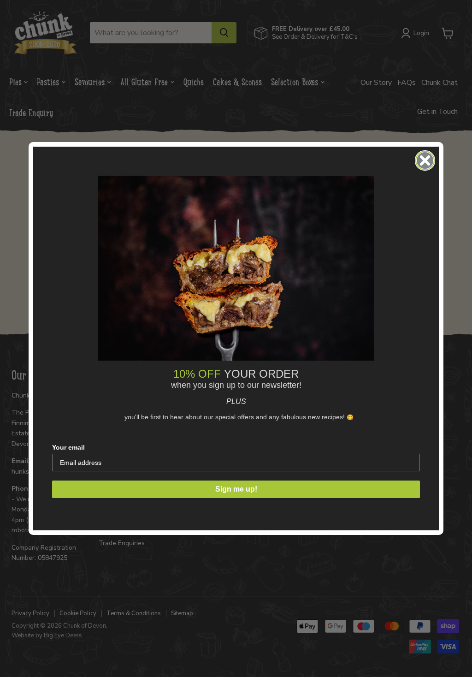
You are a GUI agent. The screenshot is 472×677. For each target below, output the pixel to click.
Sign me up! (236, 489)
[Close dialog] (425, 160)
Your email (68, 447)
